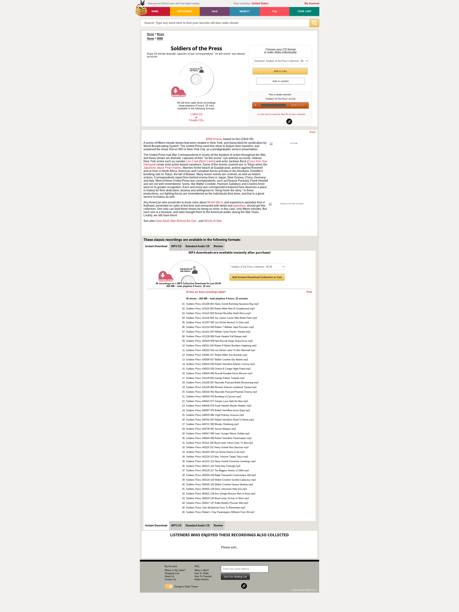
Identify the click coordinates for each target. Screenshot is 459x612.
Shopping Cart (172, 573)
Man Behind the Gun (183, 220)
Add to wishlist (281, 81)
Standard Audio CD (197, 246)
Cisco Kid (254, 161)
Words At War (213, 220)
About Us (169, 576)
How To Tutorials (203, 576)
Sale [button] (215, 11)
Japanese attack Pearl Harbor (162, 167)
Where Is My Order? (175, 570)
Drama (217, 139)
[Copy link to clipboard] (289, 121)
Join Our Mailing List (235, 576)
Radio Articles (202, 579)
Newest (245, 11)
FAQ (274, 11)
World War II (215, 202)
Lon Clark (192, 161)
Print (313, 132)
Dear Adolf (162, 220)
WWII (160, 38)
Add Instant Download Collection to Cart (257, 277)
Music (160, 33)
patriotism (239, 205)
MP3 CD (176, 246)
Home (155, 11)
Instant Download (156, 246)
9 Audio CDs (196, 120)
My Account (311, 3)
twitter (281, 121)
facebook (272, 121)
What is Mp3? (202, 570)
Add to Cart (280, 71)
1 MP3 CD (196, 114)
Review (218, 246)
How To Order (202, 573)
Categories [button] (184, 11)
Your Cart (304, 11)
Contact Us (170, 579)
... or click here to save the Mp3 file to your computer (280, 114)
